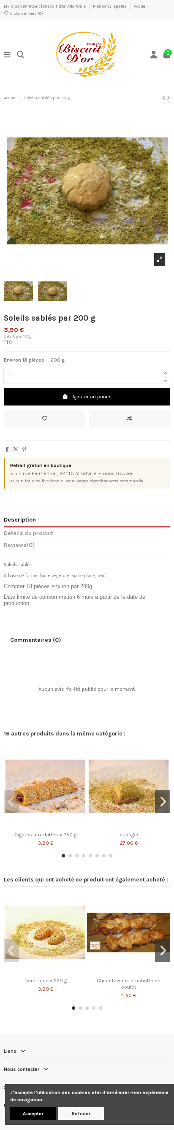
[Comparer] (45, 825)
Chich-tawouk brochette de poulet (128, 983)
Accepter (33, 1113)
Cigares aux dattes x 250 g (45, 835)
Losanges (128, 835)
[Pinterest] (24, 449)
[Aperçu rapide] (55, 825)
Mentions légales (110, 6)
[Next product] (168, 98)
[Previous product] (164, 98)
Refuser (81, 1113)
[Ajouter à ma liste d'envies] (44, 418)
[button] (63, 855)
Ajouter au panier (92, 397)
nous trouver (118, 473)
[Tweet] (15, 449)
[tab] (87, 546)
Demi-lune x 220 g (45, 981)
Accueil (141, 6)
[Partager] (7, 449)
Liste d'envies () (26, 13)
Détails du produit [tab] (28, 533)
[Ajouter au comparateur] (129, 418)
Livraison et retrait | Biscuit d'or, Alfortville (45, 6)
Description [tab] (20, 519)
